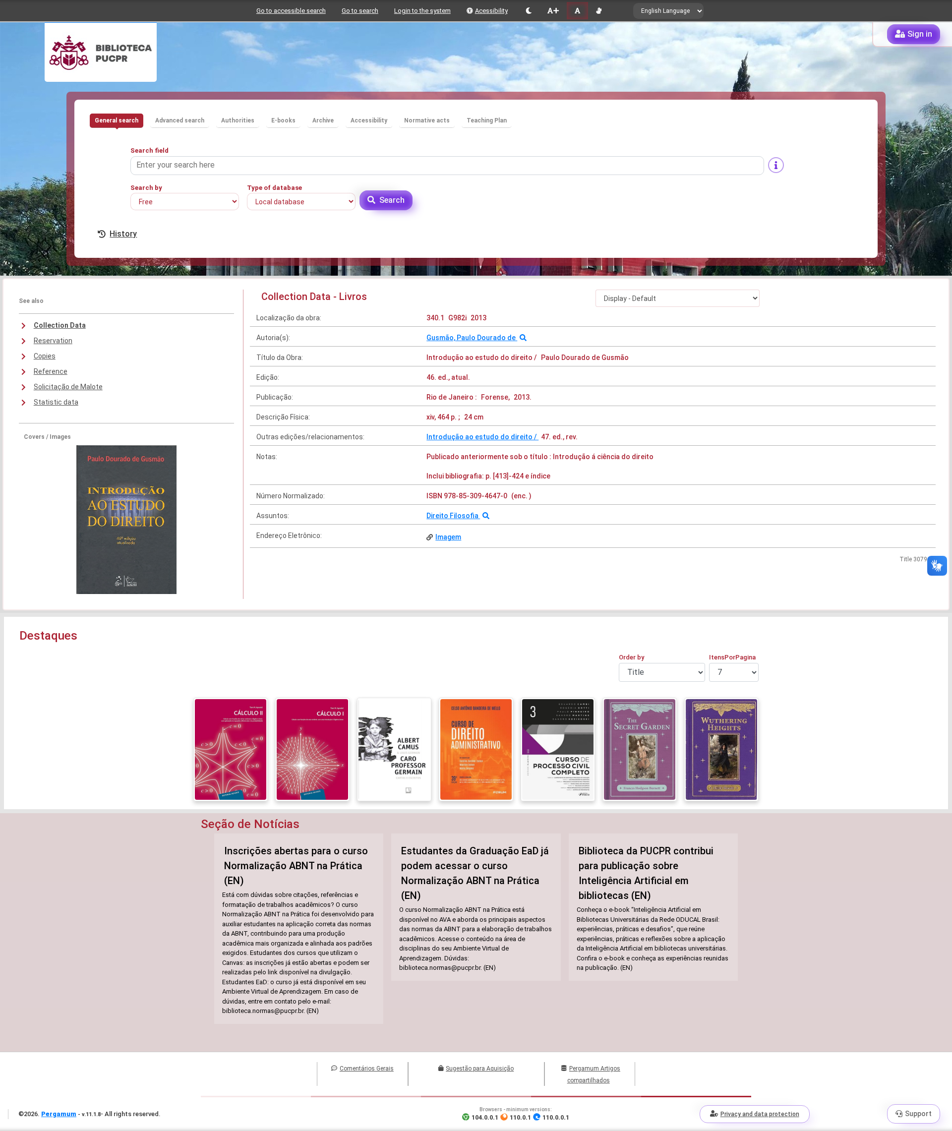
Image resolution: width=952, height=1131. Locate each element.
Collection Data (60, 325)
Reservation (53, 341)
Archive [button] (323, 120)
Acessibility (491, 10)
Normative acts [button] (427, 120)
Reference (50, 371)
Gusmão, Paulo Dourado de (471, 338)
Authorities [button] (237, 120)
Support (918, 1114)
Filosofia (465, 516)
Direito (438, 516)
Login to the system (422, 10)
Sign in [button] (919, 34)
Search (392, 200)
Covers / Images (47, 436)
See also (31, 301)
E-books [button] (283, 120)
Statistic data (56, 402)
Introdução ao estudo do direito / (482, 437)
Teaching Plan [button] (487, 120)
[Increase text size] (552, 10)
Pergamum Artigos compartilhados (593, 1074)
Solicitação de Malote (68, 387)
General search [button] (116, 120)
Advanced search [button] (179, 120)
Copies (45, 356)
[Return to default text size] (577, 10)
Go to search (360, 10)
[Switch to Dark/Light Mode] (529, 10)
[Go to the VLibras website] (598, 10)
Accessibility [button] (369, 120)
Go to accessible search (291, 10)
